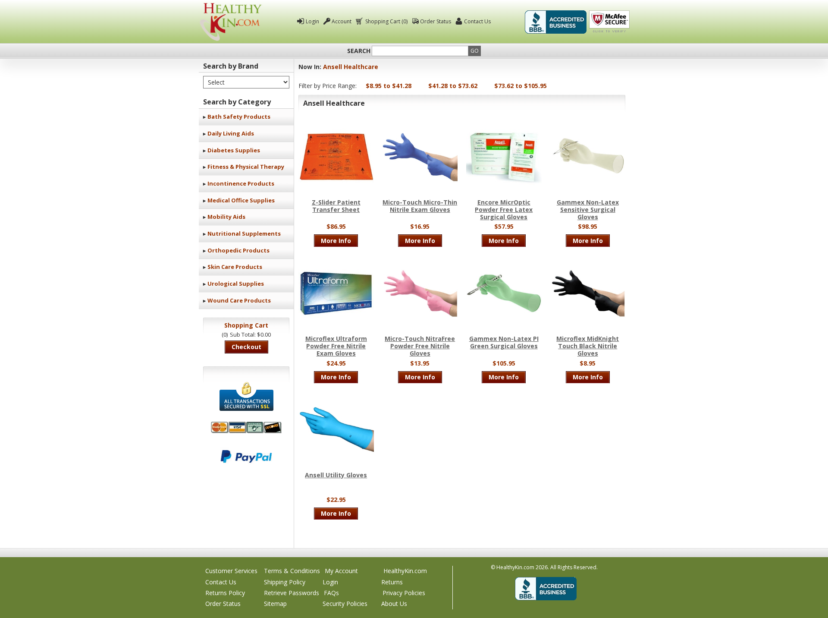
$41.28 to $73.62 (452, 86)
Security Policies (345, 603)
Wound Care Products (239, 300)
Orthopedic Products (238, 250)
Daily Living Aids (230, 133)
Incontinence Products (240, 183)
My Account (341, 571)
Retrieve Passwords (291, 593)
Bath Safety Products (238, 116)
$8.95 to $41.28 (388, 86)
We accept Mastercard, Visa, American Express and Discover (246, 427)
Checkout (246, 347)
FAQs (331, 593)
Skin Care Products (234, 267)
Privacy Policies (404, 593)
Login (312, 21)
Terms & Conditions (292, 571)
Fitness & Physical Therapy (245, 166)
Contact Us (477, 21)
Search (358, 51)
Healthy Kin (230, 22)
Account (341, 21)
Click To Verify (609, 22)
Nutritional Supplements (244, 233)
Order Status (435, 21)
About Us (394, 603)
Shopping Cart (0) (386, 21)
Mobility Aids (226, 217)
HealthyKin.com (405, 571)
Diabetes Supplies (233, 150)
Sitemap (275, 603)
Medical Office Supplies (241, 200)
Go (474, 50)
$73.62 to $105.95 (520, 86)
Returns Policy (225, 593)
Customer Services (231, 571)
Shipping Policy (284, 582)
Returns (392, 582)
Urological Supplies (235, 283)
